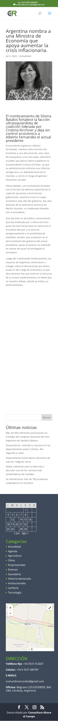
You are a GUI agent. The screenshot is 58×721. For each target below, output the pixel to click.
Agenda (12, 551)
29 (25, 529)
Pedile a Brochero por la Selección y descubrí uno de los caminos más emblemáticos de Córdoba (25, 470)
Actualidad (25, 56)
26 (12, 529)
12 (12, 519)
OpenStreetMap (43, 649)
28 (21, 529)
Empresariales (16, 565)
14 (21, 519)
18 (8, 524)
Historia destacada (19, 578)
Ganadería (14, 574)
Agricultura (15, 555)
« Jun (17, 533)
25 (8, 529)
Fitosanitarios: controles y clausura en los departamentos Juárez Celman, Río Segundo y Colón (28, 449)
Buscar (46, 417)
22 (25, 524)
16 (29, 519)
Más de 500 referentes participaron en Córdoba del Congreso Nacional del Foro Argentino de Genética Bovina (27, 436)
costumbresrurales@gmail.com (25, 681)
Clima (11, 560)
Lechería (13, 588)
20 (16, 524)
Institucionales (17, 583)
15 (25, 519)
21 (21, 524)
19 (12, 524)
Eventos (13, 569)
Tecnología (14, 592)
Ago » (25, 533)
